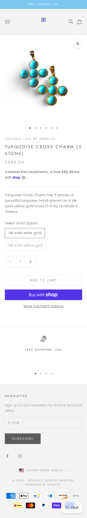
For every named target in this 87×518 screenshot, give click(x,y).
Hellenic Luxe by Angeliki (30, 139)
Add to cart (43, 280)
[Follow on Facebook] (7, 456)
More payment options (44, 306)
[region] (43, 350)
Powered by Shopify (44, 485)
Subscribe (23, 438)
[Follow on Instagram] (19, 456)
